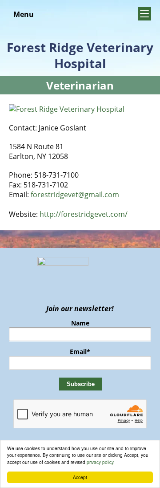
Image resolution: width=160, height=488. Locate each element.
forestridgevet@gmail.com (75, 194)
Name (80, 323)
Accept (80, 477)
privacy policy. (101, 462)
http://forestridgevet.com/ (84, 214)
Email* (80, 351)
